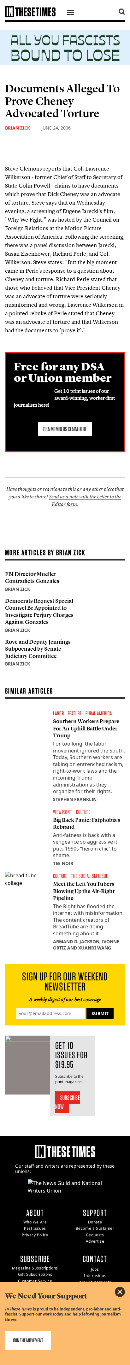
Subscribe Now (67, 1102)
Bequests (95, 1235)
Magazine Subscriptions (35, 1268)
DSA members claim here (65, 429)
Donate (95, 1222)
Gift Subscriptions (35, 1274)
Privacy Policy (35, 1235)
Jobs (95, 1269)
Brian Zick (17, 128)
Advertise (95, 1241)
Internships (95, 1275)
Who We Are (35, 1222)
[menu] (70, 13)
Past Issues (35, 1228)
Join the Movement (28, 1340)
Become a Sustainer (95, 1228)
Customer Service (35, 1281)
